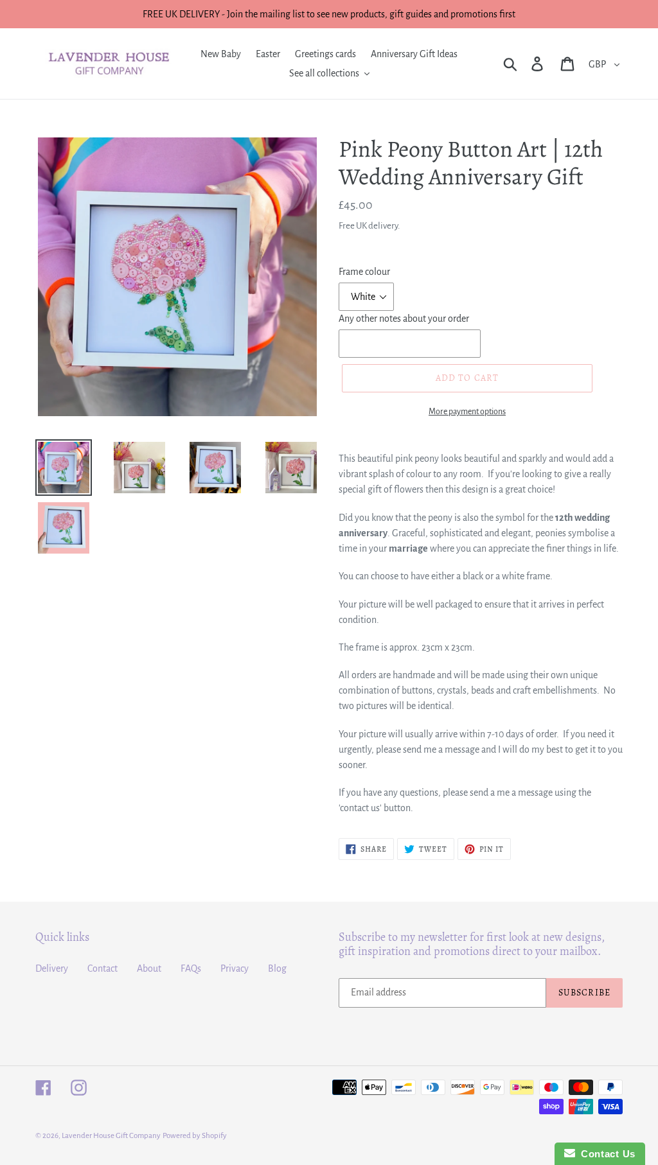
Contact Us (605, 1153)
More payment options (467, 411)
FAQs (191, 968)
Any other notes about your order (404, 318)
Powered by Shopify (195, 1136)
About (149, 968)
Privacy (234, 968)
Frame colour (364, 272)
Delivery (51, 968)
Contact (102, 968)
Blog (277, 968)
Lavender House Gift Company (111, 1136)
